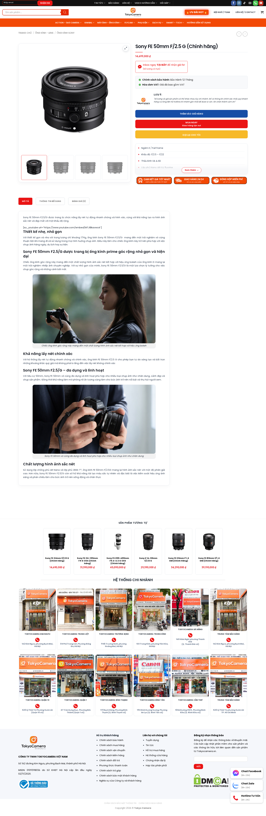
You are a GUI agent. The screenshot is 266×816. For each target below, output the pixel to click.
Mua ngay (191, 122)
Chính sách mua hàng (111, 745)
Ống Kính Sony (66, 32)
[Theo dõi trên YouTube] (261, 3)
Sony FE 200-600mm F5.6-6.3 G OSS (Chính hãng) (118, 561)
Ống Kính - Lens (44, 32)
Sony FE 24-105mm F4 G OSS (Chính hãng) (87, 561)
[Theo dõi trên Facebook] (233, 3)
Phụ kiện (142, 22)
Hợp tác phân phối (156, 765)
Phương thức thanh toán (113, 765)
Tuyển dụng (152, 740)
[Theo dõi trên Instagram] (239, 3)
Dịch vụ (156, 22)
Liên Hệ (126, 3)
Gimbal (88, 22)
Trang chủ (25, 32)
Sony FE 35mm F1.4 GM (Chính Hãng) (178, 559)
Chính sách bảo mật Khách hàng (117, 775)
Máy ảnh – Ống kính (108, 22)
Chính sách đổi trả (109, 760)
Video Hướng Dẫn (145, 3)
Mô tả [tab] (25, 201)
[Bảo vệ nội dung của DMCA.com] (211, 780)
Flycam (129, 22)
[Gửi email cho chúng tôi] (250, 3)
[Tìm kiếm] (65, 12)
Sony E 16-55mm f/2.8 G (148, 559)
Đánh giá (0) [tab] (79, 201)
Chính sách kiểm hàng (111, 755)
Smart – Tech (174, 22)
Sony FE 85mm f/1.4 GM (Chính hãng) (209, 559)
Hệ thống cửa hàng (156, 755)
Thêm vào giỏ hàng (191, 113)
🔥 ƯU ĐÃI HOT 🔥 (196, 12)
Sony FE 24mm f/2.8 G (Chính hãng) (57, 559)
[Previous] (26, 91)
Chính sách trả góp (110, 770)
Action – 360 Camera (67, 22)
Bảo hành (113, 3)
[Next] (122, 91)
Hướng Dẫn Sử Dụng (199, 22)
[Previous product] (245, 34)
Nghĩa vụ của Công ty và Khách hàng (120, 780)
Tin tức (98, 3)
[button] (262, 12)
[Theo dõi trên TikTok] (244, 3)
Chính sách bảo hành (111, 740)
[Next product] (239, 34)
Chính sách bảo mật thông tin (120, 803)
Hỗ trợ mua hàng (155, 750)
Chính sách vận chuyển (112, 750)
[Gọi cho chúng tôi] (255, 3)
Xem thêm (190, 170)
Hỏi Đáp (164, 3)
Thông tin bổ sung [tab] (50, 201)
